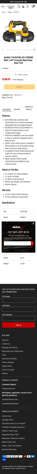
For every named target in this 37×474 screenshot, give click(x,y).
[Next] (34, 49)
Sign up (18, 325)
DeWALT (6, 68)
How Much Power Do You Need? (13, 423)
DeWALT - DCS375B (13, 12)
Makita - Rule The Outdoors (12, 445)
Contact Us (6, 343)
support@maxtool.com (10, 399)
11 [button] (18, 52)
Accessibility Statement (10, 403)
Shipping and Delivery (10, 347)
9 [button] (27, 49)
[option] (18, 31)
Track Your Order (8, 369)
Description (7, 109)
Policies (5, 373)
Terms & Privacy (10, 239)
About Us (5, 340)
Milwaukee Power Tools (10, 434)
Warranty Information (9, 358)
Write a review (23, 74)
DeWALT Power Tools (9, 431)
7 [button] (22, 49)
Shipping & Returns (29, 108)
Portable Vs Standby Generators (13, 427)
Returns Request (8, 362)
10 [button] (29, 49)
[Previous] (3, 49)
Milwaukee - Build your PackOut (13, 438)
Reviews (17, 109)
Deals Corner (6, 416)
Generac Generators (9, 449)
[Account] (27, 6)
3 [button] (12, 49)
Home (3, 12)
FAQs (4, 355)
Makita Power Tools (9, 442)
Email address (7, 314)
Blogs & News (7, 366)
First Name (6, 296)
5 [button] (17, 49)
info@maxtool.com (8, 388)
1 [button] (7, 49)
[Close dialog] (33, 223)
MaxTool (14, 466)
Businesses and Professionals (12, 351)
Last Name (6, 305)
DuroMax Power (7, 419)
